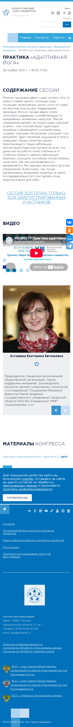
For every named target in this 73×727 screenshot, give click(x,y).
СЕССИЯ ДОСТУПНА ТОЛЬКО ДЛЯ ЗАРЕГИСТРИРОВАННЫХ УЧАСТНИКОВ (36, 198)
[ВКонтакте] (69, 222)
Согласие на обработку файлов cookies (28, 652)
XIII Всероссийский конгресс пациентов (27, 47)
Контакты (41, 38)
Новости (58, 38)
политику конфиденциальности (27, 489)
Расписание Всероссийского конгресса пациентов (28, 532)
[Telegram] (69, 246)
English (67, 18)
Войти (67, 8)
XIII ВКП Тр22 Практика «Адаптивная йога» (44, 50)
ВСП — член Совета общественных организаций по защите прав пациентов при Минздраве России (38, 671)
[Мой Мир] (69, 238)
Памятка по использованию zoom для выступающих (27, 555)
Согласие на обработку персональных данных (32, 648)
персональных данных (20, 485)
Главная (25, 38)
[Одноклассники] (69, 230)
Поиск (67, 24)
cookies (27, 479)
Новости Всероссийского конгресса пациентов (33, 540)
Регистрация (11, 547)
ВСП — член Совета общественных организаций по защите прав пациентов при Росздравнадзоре (38, 685)
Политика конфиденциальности (23, 645)
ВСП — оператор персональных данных (37, 696)
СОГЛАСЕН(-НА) (17, 497)
